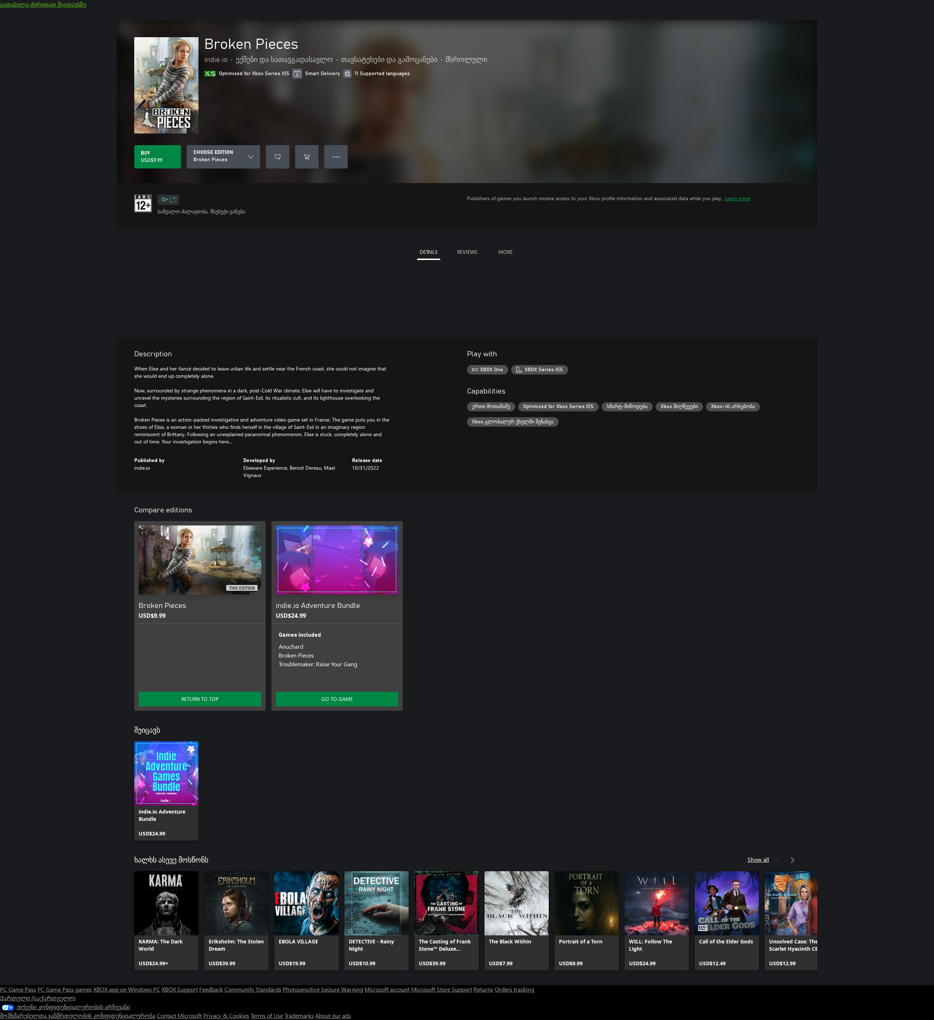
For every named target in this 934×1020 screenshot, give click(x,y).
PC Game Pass (18, 989)
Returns (483, 989)
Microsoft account (387, 989)
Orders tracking (514, 989)
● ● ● (336, 157)
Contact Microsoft (179, 1015)
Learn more (737, 198)
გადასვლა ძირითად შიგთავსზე (43, 4)
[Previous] (778, 860)
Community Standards (252, 989)
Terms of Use (267, 1015)
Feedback (211, 989)
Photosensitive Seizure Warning (323, 989)
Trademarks (299, 1015)
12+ (164, 199)
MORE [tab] (505, 251)
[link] (166, 791)
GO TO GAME (337, 698)
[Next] (792, 860)
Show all (758, 859)
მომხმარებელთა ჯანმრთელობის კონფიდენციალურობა (77, 1015)
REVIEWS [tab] (467, 251)
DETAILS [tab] (428, 251)
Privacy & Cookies (226, 1015)
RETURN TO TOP (200, 698)
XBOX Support (180, 989)
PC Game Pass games (65, 989)
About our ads (333, 1015)
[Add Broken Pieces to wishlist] (277, 156)
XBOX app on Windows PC (126, 989)
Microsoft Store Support (441, 989)
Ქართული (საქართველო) (38, 998)
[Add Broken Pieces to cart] (307, 156)
